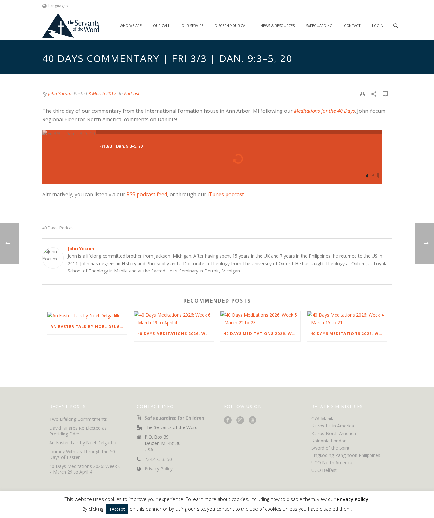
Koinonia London (329, 441)
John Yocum (59, 94)
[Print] (362, 93)
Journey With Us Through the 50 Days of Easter (82, 454)
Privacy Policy (159, 469)
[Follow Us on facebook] (228, 420)
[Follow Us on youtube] (252, 420)
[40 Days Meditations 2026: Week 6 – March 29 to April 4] (174, 318)
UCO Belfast (324, 470)
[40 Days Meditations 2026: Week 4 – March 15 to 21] (347, 318)
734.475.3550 (158, 459)
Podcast (131, 94)
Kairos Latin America (332, 426)
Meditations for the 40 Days (324, 110)
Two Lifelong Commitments (78, 419)
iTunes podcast (225, 194)
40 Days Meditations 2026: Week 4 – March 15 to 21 (348, 333)
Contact (352, 25)
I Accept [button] (117, 509)
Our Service (192, 25)
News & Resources (278, 25)
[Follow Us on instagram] (240, 420)
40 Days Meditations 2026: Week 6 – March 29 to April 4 (175, 333)
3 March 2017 (102, 94)
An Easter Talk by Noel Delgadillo (89, 326)
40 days (50, 228)
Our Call (161, 25)
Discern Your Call (232, 25)
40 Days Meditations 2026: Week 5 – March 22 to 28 (262, 333)
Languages (58, 6)
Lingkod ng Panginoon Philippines (345, 455)
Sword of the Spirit (330, 448)
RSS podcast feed (146, 194)
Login (377, 25)
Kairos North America (333, 433)
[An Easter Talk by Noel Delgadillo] (87, 315)
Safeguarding (319, 25)
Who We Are (131, 25)
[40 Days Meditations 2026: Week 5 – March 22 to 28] (260, 318)
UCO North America (331, 463)
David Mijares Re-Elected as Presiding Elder (78, 431)
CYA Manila (323, 418)
